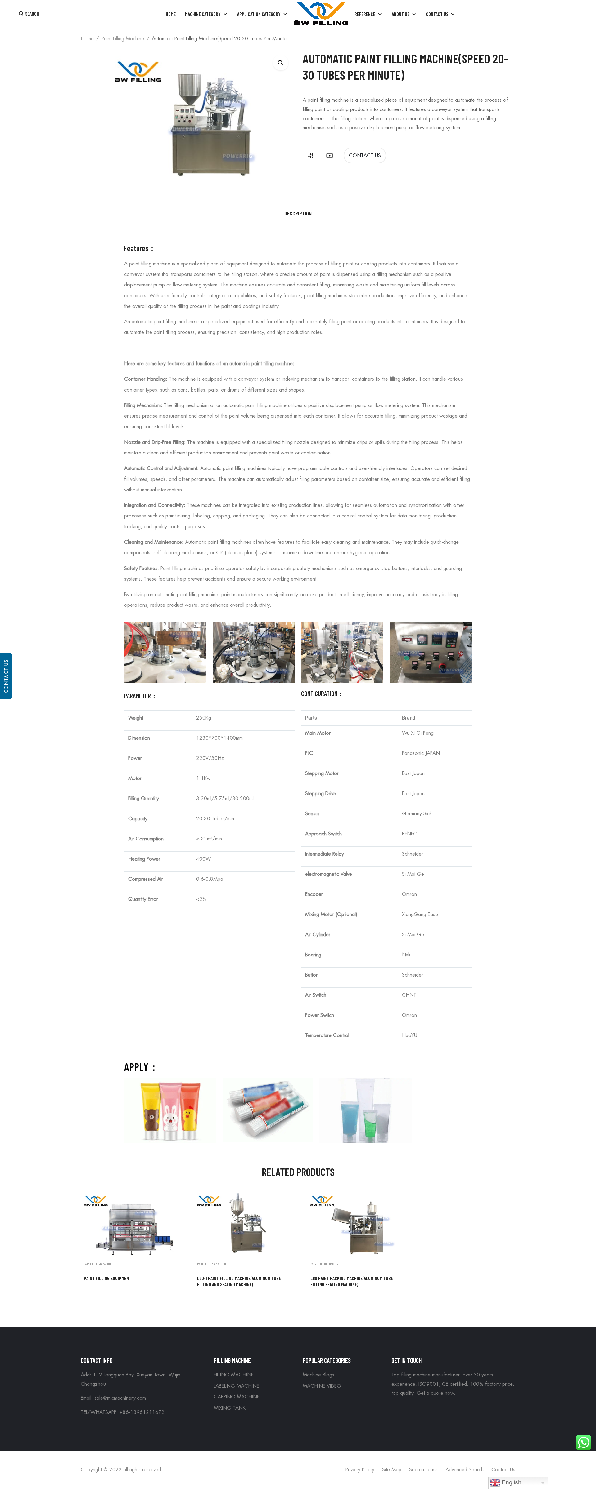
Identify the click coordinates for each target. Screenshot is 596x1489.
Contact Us (6, 676)
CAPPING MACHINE (237, 1396)
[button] (280, 62)
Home (87, 38)
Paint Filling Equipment (107, 1278)
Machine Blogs (318, 1374)
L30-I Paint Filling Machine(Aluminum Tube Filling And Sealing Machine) (239, 1281)
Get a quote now (435, 1393)
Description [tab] (298, 213)
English (511, 1482)
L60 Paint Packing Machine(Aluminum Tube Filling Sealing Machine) (351, 1281)
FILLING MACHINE (234, 1374)
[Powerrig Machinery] (321, 14)
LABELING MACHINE (236, 1386)
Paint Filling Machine (123, 38)
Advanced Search (464, 1469)
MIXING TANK (230, 1408)
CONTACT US (365, 155)
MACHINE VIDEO (322, 1386)
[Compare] (310, 155)
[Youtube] (329, 155)
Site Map (391, 1469)
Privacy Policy (359, 1469)
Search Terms (423, 1469)
